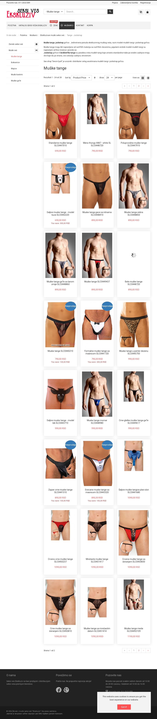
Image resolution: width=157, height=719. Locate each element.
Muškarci (33, 35)
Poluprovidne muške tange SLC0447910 (134, 144)
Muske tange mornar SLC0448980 (97, 421)
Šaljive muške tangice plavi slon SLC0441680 (134, 491)
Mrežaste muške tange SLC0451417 (97, 560)
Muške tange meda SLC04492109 (133, 629)
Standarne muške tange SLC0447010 (60, 144)
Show (101, 78)
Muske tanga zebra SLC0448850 (133, 213)
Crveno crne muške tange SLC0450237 (60, 560)
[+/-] (94, 77)
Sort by (68, 78)
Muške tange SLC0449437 (97, 281)
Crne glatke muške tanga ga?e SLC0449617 (133, 421)
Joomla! (9, 714)
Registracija (145, 3)
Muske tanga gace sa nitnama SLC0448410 (97, 213)
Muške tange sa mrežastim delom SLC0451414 (97, 629)
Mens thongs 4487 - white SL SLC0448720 (97, 144)
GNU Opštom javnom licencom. (50, 714)
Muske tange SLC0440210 (60, 351)
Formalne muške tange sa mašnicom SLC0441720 (97, 352)
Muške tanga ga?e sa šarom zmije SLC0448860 (60, 283)
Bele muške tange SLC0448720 (133, 283)
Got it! (124, 707)
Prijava (115, 3)
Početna (23, 35)
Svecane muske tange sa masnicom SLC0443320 (97, 491)
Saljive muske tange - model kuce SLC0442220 (60, 213)
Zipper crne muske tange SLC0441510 (60, 491)
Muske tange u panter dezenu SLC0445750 (133, 352)
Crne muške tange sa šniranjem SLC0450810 (60, 629)
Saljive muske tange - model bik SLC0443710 (60, 421)
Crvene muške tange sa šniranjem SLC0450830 (133, 560)
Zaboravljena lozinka (129, 3)
